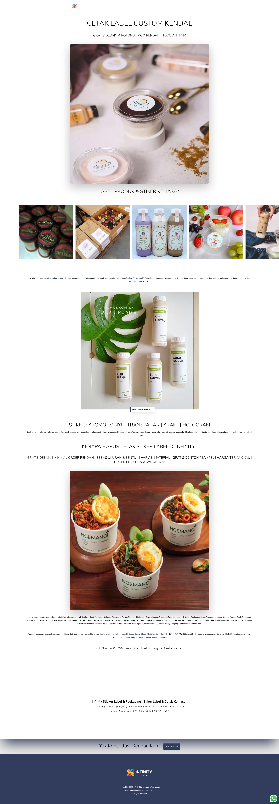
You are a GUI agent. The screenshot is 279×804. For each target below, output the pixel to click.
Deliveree (112, 634)
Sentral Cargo (134, 634)
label (37, 278)
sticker (88, 278)
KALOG (164, 634)
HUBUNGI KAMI (172, 746)
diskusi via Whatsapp (117, 648)
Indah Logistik (122, 634)
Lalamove (105, 634)
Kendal (84, 617)
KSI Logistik (144, 634)
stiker (69, 278)
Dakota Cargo (155, 634)
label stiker (52, 278)
